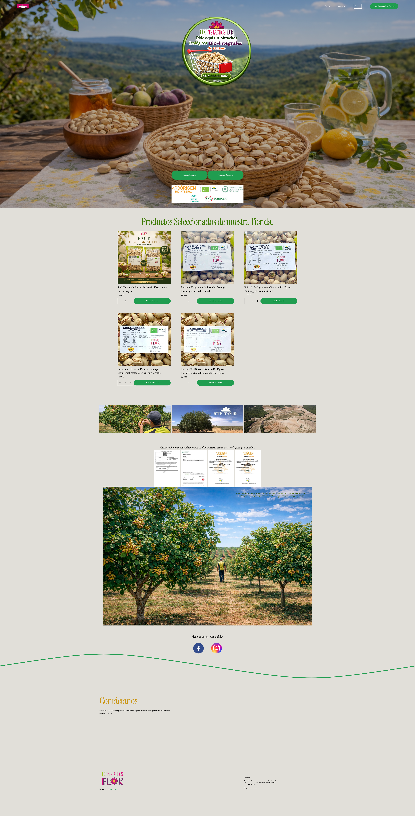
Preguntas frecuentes (226, 175)
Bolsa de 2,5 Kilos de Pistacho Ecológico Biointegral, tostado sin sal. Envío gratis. (202, 371)
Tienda (327, 6)
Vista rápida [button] (144, 280)
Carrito (358, 6)
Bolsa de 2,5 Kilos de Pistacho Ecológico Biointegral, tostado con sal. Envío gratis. (139, 371)
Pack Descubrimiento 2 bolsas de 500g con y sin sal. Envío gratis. (143, 289)
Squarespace (112, 789)
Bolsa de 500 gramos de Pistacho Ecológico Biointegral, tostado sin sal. (267, 289)
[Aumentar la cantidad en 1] (131, 301)
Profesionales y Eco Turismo (384, 6)
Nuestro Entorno (189, 175)
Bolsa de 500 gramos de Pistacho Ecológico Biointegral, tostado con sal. (204, 289)
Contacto (341, 6)
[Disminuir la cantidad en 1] (120, 301)
